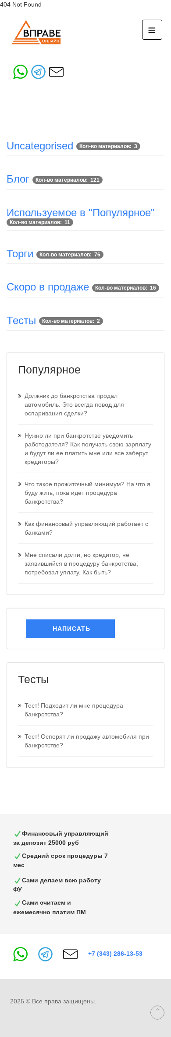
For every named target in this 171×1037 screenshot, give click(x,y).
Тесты (21, 320)
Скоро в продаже (48, 287)
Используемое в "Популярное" (81, 212)
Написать (70, 628)
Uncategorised (40, 146)
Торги (20, 253)
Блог (18, 179)
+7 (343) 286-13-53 (115, 953)
